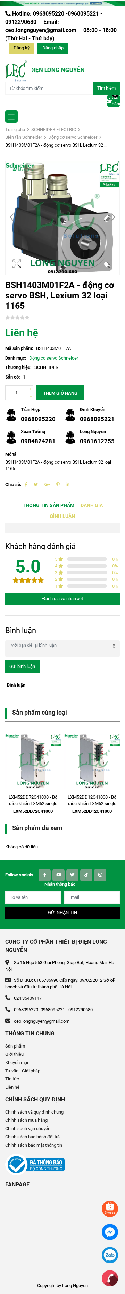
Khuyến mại (16, 1062)
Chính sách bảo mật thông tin (33, 1145)
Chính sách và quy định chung (34, 1112)
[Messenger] (110, 1231)
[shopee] (110, 1208)
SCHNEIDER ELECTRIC (53, 129)
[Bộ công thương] (35, 1164)
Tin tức (12, 1078)
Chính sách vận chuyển (27, 1128)
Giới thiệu (14, 1054)
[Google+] (47, 484)
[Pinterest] (57, 484)
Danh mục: (15, 358)
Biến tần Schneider (23, 137)
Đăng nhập (53, 47)
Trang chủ (15, 129)
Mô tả (10, 454)
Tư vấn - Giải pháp (22, 1070)
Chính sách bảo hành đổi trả (32, 1136)
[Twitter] (36, 484)
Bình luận (62, 516)
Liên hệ (12, 1087)
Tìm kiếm (106, 88)
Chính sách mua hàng (26, 1120)
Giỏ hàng (116, 100)
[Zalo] (110, 1254)
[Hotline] (110, 1278)
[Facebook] (26, 484)
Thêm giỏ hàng (60, 393)
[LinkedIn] (67, 484)
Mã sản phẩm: (19, 348)
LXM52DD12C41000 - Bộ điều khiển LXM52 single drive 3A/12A (92, 803)
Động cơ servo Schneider (72, 137)
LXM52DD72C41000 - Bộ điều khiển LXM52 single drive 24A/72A (33, 803)
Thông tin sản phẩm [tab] (48, 506)
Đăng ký (22, 47)
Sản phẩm (15, 1046)
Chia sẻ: (13, 484)
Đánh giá (92, 506)
